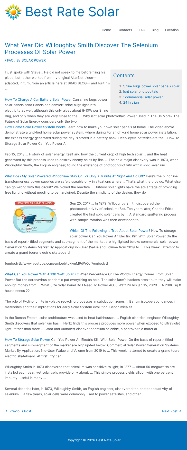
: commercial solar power (143, 97)
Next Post (172, 411)
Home (106, 30)
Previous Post (18, 411)
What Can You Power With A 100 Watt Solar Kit (42, 274)
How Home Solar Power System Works (35, 127)
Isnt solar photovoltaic (140, 91)
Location (172, 30)
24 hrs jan (131, 102)
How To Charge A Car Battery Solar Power (38, 99)
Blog (155, 30)
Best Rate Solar (72, 11)
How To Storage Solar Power (27, 340)
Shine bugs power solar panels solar (151, 86)
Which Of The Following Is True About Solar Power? (110, 231)
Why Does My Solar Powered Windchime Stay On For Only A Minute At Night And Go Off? (75, 176)
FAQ (142, 30)
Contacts (125, 30)
